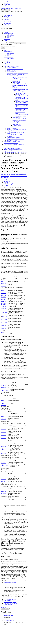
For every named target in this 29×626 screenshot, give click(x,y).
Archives (6, 40)
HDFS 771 (3, 299)
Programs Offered (8, 51)
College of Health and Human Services (16, 74)
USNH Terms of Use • (9, 600)
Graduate (9, 36)
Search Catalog (4, 46)
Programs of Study (14, 75)
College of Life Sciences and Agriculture (16, 129)
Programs (6, 32)
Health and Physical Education (19, 83)
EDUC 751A (4, 312)
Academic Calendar (11, 67)
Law (8, 37)
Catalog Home (7, 4)
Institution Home (7, 5)
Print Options (7, 39)
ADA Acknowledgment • (10, 602)
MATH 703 (3, 328)
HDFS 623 (3, 290)
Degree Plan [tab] (6, 182)
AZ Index (6, 3)
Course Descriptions (8, 33)
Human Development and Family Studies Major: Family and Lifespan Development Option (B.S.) (21, 110)
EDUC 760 (5, 316)
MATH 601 (3, 325)
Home (5, 31)
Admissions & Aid (8, 15)
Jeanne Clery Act (8, 604)
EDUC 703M (4, 322)
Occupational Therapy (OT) (19, 118)
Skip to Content (7, 1)
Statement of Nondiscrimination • (12, 603)
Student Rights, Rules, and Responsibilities (14, 144)
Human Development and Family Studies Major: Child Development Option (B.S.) (21, 98)
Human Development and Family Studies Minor (21, 115)
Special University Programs (13, 137)
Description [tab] (6, 180)
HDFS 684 (3, 295)
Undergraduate (10, 35)
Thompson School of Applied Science (15, 139)
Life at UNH (7, 16)
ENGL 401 (3, 385)
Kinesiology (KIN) (16, 117)
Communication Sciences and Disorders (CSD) (19, 80)
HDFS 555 (3, 286)
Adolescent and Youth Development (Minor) (20, 92)
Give (5, 25)
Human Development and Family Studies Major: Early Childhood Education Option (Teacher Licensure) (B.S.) (21, 104)
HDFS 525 (3, 281)
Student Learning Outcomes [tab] (10, 184)
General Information (11, 70)
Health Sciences (16, 87)
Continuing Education (12, 140)
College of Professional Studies (14, 130)
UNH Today (7, 24)
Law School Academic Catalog (11, 143)
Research (6, 18)
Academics (6, 13)
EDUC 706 (3, 308)
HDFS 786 (3, 303)
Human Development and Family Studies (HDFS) (15, 152)
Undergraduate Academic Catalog (11, 66)
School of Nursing (16, 122)
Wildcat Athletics (8, 21)
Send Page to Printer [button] (8, 615)
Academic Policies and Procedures (15, 69)
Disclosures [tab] (6, 185)
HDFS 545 (3, 283)
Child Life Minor (19, 94)
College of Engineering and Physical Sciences (17, 73)
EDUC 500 (3, 306)
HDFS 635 (3, 293)
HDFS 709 (3, 297)
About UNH (7, 19)
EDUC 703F (4, 319)
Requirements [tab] (7, 181)
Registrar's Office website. (10, 582)
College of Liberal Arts (12, 128)
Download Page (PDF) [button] (9, 620)
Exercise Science (16, 82)
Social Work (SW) (16, 124)
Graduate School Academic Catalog (12, 141)
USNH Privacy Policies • (10, 599)
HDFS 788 (3, 304)
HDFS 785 (3, 301)
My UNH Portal (7, 23)
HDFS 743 (3, 332)
